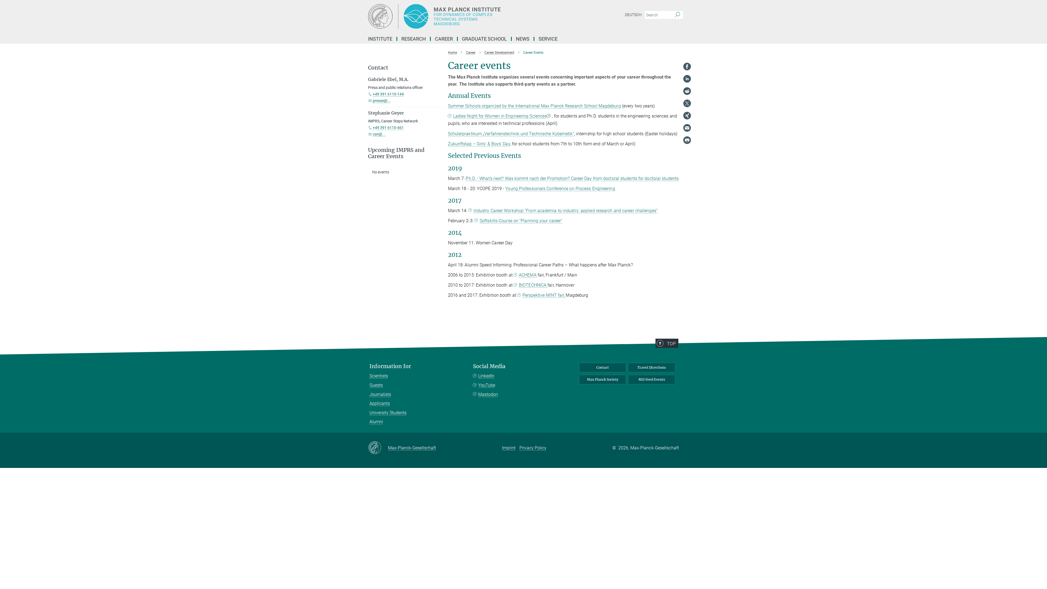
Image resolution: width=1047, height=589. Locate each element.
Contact (602, 367)
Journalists (380, 394)
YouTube (486, 385)
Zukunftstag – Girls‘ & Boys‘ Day (479, 143)
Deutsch (633, 15)
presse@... (382, 100)
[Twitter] (687, 103)
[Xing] (687, 116)
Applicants (379, 403)
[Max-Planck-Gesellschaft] (378, 448)
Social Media (489, 366)
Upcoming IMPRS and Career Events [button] (396, 153)
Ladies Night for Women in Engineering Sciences (500, 116)
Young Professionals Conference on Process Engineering (560, 188)
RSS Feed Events (652, 379)
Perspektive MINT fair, (544, 295)
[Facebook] (687, 66)
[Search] (677, 15)
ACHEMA (528, 275)
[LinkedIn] (687, 79)
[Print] (687, 140)
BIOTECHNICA (533, 285)
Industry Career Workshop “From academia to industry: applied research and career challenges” (566, 210)
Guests (376, 385)
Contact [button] (378, 68)
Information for (390, 366)
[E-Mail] (687, 128)
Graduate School (484, 39)
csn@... (379, 134)
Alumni (376, 421)
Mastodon (488, 394)
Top (671, 343)
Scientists (378, 375)
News (522, 39)
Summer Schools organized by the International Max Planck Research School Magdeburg (534, 106)
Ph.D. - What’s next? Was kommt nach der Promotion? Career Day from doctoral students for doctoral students (572, 178)
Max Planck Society (602, 379)
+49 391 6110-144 (388, 94)
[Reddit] (687, 91)
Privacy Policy (532, 447)
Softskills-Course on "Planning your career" (521, 220)
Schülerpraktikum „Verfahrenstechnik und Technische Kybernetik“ (511, 133)
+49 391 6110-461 (388, 127)
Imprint (509, 447)
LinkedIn (486, 375)
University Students (388, 412)
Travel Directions (651, 367)
